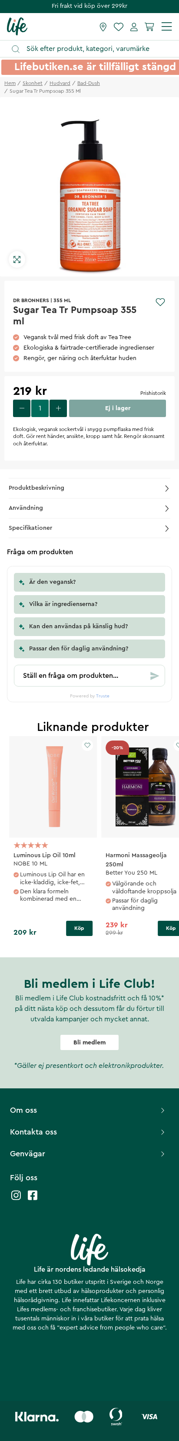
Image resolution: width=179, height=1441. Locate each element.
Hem (10, 83)
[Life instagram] (16, 1199)
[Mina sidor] (134, 26)
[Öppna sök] (93, 49)
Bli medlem (89, 1043)
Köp (79, 928)
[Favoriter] (118, 26)
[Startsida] (17, 26)
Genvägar (27, 1154)
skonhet (33, 83)
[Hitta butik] (103, 26)
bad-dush (88, 83)
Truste (102, 696)
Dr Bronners (31, 300)
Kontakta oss (33, 1132)
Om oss (23, 1110)
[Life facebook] (32, 1199)
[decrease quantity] (21, 408)
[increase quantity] (58, 408)
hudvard (60, 83)
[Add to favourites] (160, 302)
